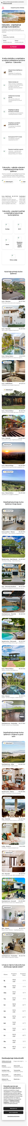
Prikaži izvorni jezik (7, 3)
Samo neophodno (13, 1112)
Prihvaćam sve (13, 1108)
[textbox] (7, 42)
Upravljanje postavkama (13, 1116)
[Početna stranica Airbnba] (3, 7)
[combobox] (13, 37)
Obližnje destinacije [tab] (6, 1061)
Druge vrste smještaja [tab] (19, 1061)
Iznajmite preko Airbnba (17, 8)
